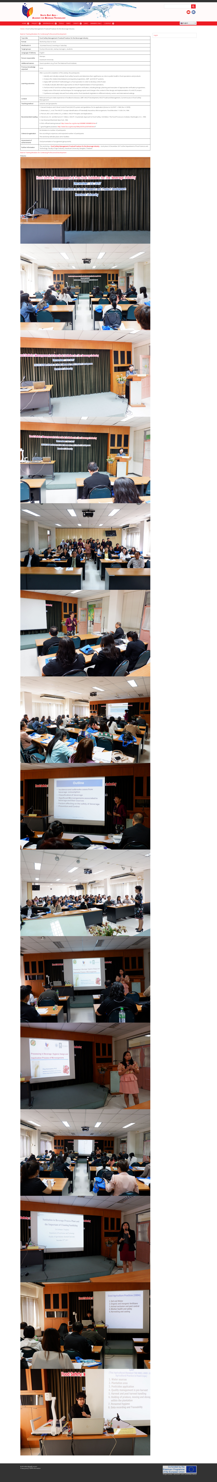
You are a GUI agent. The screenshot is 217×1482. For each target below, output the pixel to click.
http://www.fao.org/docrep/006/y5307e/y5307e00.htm (77, 127)
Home (22, 29)
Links (86, 23)
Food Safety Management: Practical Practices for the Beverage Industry (75, 146)
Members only (96, 23)
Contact (107, 23)
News (68, 23)
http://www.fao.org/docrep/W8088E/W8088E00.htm (79, 123)
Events (76, 23)
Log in (156, 35)
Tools (61, 23)
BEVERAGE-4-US (48, 23)
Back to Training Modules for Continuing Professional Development (43, 34)
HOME (24, 23)
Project (35, 23)
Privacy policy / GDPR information (30, 1468)
